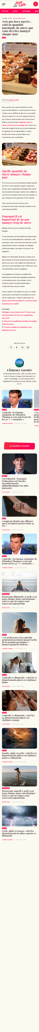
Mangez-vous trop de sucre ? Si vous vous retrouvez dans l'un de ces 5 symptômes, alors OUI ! (18, 315)
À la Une (5, 11)
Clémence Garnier (13, 100)
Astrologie (26, 11)
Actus (15, 11)
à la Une (4, 18)
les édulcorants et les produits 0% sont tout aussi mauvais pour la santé (19, 301)
